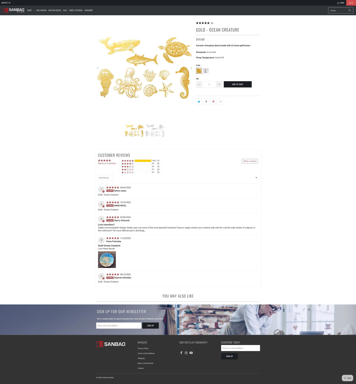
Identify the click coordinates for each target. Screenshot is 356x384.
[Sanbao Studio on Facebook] (181, 353)
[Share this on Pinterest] (214, 102)
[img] (113, 187)
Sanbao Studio (108, 378)
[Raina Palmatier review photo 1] (107, 259)
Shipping (141, 358)
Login (342, 3)
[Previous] (98, 68)
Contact (141, 368)
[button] (31, 10)
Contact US (6, 3)
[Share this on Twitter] (199, 102)
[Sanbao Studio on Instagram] (186, 353)
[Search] (349, 10)
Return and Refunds (145, 363)
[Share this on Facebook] (206, 102)
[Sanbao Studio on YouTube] (191, 353)
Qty (197, 79)
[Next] (191, 68)
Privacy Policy (143, 348)
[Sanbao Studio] (13, 10)
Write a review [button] (249, 161)
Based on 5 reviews (107, 163)
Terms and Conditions (146, 353)
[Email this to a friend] (221, 102)
